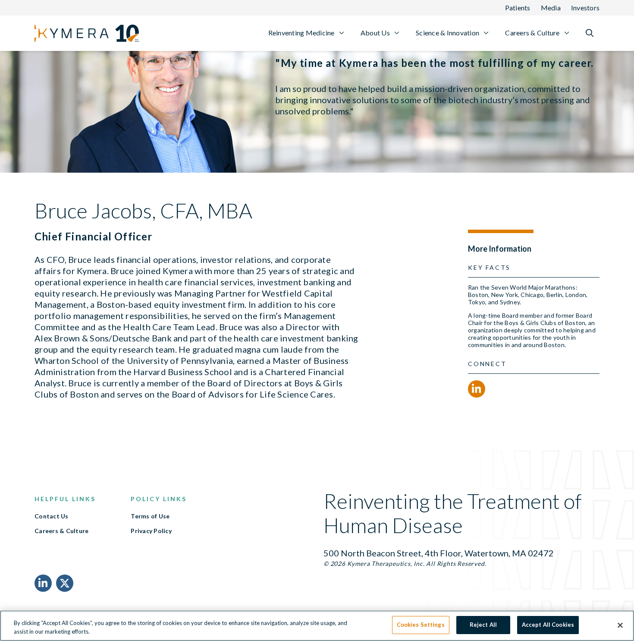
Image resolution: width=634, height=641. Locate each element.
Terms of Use (150, 516)
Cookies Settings (421, 624)
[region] (317, 625)
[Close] (620, 625)
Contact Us (52, 516)
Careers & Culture (61, 531)
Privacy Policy (151, 531)
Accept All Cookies (548, 624)
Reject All (483, 624)
